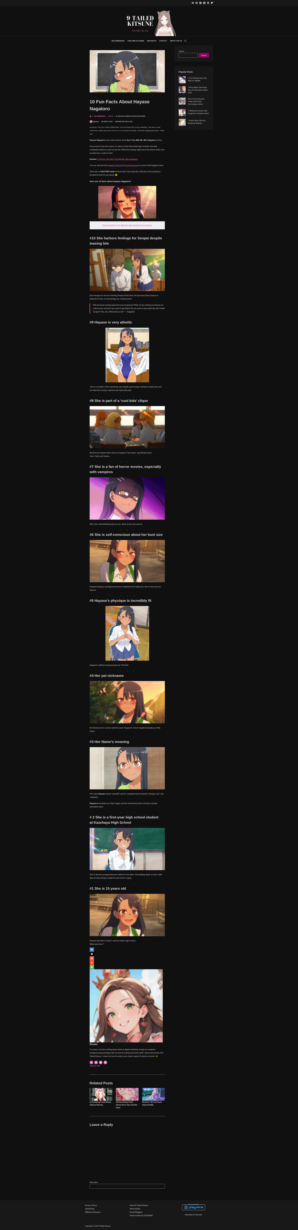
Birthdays (151, 41)
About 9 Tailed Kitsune (139, 1205)
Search (181, 51)
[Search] (185, 41)
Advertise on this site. (193, 1215)
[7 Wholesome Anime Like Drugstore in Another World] (182, 112)
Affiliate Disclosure (92, 1212)
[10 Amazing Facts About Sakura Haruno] (101, 1094)
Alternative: (94, 1182)
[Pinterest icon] (105, 1062)
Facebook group (131, 165)
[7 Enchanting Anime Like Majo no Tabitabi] (182, 79)
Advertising (89, 1209)
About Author (135, 1209)
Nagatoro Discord (115, 165)
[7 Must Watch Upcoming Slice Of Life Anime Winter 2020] (182, 89)
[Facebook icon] (91, 1062)
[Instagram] (200, 3)
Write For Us (176, 41)
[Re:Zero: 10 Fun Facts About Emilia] (153, 1094)
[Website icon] (96, 1062)
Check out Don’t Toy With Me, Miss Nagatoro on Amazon (127, 225)
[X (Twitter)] (204, 3)
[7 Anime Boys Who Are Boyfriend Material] (182, 122)
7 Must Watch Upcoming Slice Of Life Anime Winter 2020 (198, 90)
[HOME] (90, 116)
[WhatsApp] (127, 967)
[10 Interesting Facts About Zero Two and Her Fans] (127, 1094)
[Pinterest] (208, 3)
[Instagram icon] (100, 1062)
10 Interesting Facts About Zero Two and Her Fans (126, 1105)
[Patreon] (212, 3)
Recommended (118, 41)
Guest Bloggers (136, 1212)
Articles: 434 (95, 1066)
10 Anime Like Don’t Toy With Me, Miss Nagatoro (117, 159)
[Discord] (193, 3)
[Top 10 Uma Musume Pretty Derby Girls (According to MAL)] (182, 101)
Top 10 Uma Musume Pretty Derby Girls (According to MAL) (196, 101)
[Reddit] (127, 963)
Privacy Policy (91, 1205)
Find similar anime (135, 41)
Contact (163, 41)
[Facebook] (197, 3)
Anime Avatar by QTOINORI (141, 1216)
